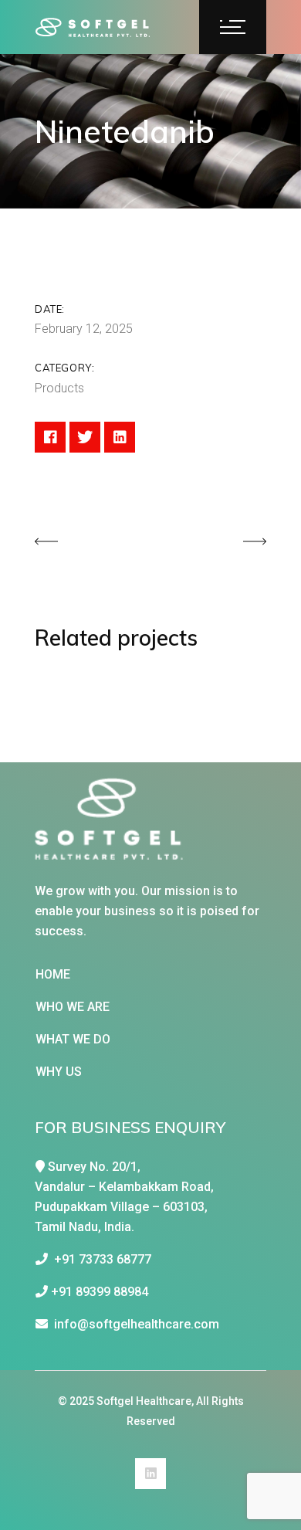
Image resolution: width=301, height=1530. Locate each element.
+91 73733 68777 (99, 1259)
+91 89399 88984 (98, 1291)
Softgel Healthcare (143, 1401)
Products (59, 388)
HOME (53, 974)
